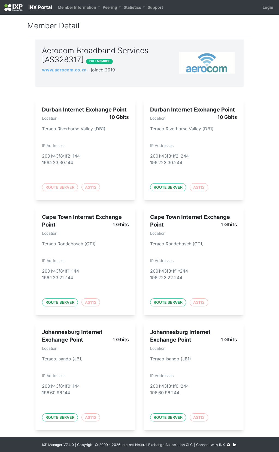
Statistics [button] (133, 7)
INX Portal (39, 7)
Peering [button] (110, 7)
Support (155, 7)
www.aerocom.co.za (64, 70)
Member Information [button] (77, 7)
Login (268, 7)
